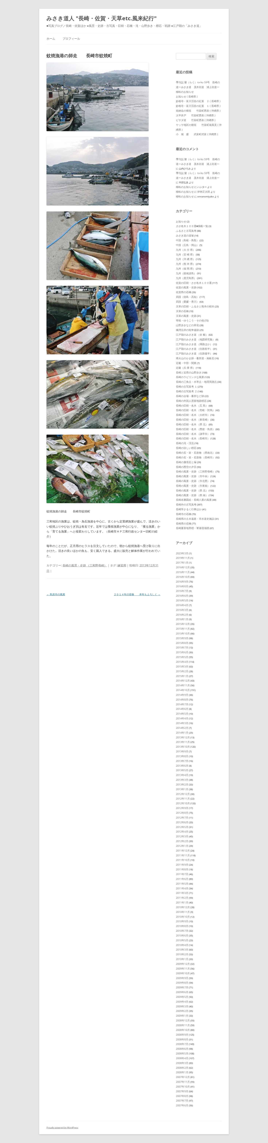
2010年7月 (182, 930)
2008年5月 (182, 1053)
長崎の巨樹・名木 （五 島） (192, 405)
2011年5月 (182, 883)
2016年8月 (182, 586)
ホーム (50, 39)
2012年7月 (182, 817)
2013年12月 (183, 737)
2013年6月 (182, 765)
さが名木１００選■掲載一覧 (192, 226)
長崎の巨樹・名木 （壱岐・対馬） (195, 410)
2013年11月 (183, 742)
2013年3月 (182, 779)
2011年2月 (182, 897)
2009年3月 (182, 1006)
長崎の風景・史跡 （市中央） (193, 476)
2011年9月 (182, 864)
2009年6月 (182, 992)
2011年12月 (183, 850)
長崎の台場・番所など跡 (190, 396)
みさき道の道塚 (185, 235)
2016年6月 (182, 595)
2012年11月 (183, 798)
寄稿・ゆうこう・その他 (190, 320)
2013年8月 (182, 756)
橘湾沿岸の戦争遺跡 (187, 330)
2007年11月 (183, 1081)
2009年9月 (182, 978)
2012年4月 (182, 831)
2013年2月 (182, 784)
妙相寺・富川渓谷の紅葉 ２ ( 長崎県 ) (198, 101)
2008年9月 (182, 1034)
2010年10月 (183, 916)
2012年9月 (182, 808)
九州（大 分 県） (185, 249)
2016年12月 (183, 567)
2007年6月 (182, 1105)
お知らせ (181, 221)
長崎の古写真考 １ (186, 386)
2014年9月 (182, 695)
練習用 (121, 565)
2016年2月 (182, 614)
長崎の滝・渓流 (185, 443)
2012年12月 (183, 794)
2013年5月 (182, 770)
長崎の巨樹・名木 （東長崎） (193, 419)
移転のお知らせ (185, 91)
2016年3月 (182, 610)
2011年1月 (182, 902)
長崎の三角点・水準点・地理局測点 (196, 381)
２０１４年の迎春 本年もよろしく (137, 594)
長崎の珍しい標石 (186, 448)
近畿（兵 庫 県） (185, 367)
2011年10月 (183, 860)
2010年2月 (182, 954)
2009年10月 (183, 973)
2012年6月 (182, 822)
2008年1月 (182, 1072)
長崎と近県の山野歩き (188, 372)
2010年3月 (182, 949)
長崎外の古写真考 (186, 504)
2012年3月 (182, 836)
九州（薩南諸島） (186, 273)
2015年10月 (183, 633)
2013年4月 (182, 775)
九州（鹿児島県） (186, 278)
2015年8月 (182, 643)
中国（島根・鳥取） (187, 240)
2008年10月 (183, 1030)
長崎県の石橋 (183, 523)
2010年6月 (182, 935)
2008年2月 (182, 1067)
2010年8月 (182, 926)
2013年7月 (182, 761)
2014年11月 (183, 685)
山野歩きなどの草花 (187, 325)
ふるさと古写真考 (186, 230)
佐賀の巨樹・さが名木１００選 (194, 283)
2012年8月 (182, 812)
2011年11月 (183, 855)
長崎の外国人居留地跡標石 (191, 400)
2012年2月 (182, 841)
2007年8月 (182, 1096)
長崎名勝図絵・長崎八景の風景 (194, 499)
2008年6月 (182, 1048)
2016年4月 (182, 605)
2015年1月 (182, 676)
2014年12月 (183, 680)
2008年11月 (183, 1025)
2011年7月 (182, 874)
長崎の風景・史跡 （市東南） (193, 485)
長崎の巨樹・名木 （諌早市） (193, 434)
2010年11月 (183, 912)
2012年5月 (182, 827)
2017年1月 (182, 562)
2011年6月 (182, 879)
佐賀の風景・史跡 (186, 287)
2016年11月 (183, 572)
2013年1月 (182, 789)
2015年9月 (182, 638)
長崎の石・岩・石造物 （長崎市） (195, 457)
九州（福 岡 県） (185, 268)
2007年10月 (183, 1086)
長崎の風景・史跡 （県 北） (192, 490)
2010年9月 (182, 921)
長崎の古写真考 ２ (186, 391)
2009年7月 (182, 987)
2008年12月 (183, 1020)
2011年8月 (182, 869)
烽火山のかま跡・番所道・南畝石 (195, 358)
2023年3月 (182, 553)
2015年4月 (182, 661)
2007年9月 (182, 1091)
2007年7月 (182, 1100)
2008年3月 (182, 1063)
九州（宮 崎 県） (185, 254)
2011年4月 (182, 888)
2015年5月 (182, 657)
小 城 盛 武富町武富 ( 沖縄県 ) (197, 134)
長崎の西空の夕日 (186, 467)
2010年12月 (183, 907)
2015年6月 (182, 652)
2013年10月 (183, 746)
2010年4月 (182, 945)
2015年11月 (183, 628)
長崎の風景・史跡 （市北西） (193, 481)
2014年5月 (182, 713)
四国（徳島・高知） (187, 297)
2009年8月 (182, 982)
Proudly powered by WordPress (62, 1127)
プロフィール (71, 39)
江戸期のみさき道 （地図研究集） (195, 339)
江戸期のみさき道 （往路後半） (194, 353)
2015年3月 (182, 666)
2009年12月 (183, 963)
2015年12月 (183, 624)
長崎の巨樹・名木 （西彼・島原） (195, 429)
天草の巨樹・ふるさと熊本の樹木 (195, 306)
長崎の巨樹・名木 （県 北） (192, 424)
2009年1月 (182, 1015)
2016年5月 (182, 600)
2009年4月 (182, 1001)
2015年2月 (182, 671)
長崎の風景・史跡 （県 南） (192, 495)
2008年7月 (182, 1044)
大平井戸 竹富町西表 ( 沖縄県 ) (195, 115)
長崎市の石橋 (183, 514)
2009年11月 (183, 968)
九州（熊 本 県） (185, 264)
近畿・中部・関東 (186, 363)
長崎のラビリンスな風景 (190, 377)
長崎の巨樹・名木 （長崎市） (193, 438)
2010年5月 (182, 940)
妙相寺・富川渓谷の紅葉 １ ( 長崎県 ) (198, 106)
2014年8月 (182, 699)
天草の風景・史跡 (186, 316)
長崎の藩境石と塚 (186, 462)
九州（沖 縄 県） (185, 259)
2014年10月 (183, 690)
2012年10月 (183, 803)
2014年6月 (182, 709)
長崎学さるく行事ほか (188, 509)
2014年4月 (182, 718)
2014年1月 (182, 732)
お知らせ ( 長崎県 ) (186, 96)
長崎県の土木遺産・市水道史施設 (195, 518)
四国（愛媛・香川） (187, 301)
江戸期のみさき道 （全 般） (192, 334)
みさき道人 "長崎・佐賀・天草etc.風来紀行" (101, 18)
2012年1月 (182, 846)
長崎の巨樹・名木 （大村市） (193, 415)
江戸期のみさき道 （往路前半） (194, 348)
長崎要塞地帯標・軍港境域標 (192, 528)
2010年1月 (182, 959)
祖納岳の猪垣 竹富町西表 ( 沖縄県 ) (198, 110)
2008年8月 (182, 1039)
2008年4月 (182, 1058)
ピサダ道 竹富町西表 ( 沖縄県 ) (195, 120)
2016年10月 (183, 577)
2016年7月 (182, 591)
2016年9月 (182, 581)
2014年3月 (182, 723)
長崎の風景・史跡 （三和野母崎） (85, 565)
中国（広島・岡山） (187, 245)
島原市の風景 (55, 594)
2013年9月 (182, 751)
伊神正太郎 (203, 191)
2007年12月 (183, 1077)
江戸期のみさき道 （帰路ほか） (194, 344)
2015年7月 (182, 647)
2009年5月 (182, 997)
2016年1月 (182, 619)
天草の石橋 (182, 311)
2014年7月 (182, 704)
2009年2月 (182, 1011)
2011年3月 (182, 893)
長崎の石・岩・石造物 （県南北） (195, 452)
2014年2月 (182, 728)
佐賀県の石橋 (183, 292)
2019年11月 (183, 558)
